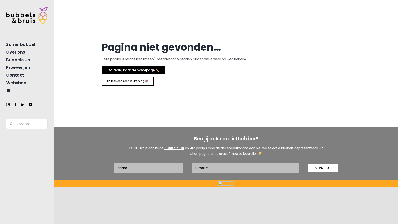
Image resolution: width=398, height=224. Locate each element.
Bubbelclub (174, 148)
